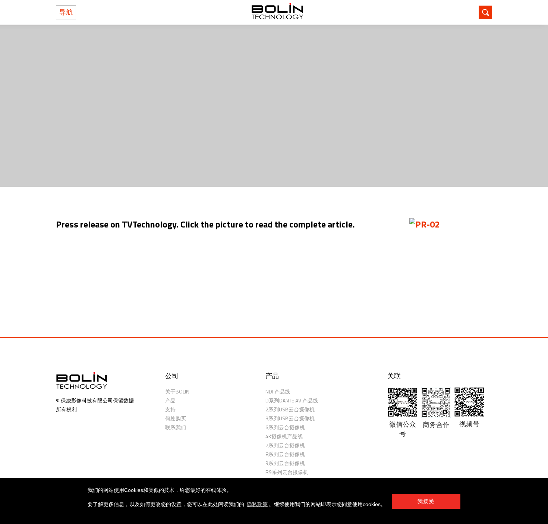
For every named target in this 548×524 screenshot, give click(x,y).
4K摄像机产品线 (284, 436)
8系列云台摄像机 (285, 454)
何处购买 (175, 418)
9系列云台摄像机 (285, 463)
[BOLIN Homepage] (277, 12)
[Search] (485, 12)
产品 (170, 400)
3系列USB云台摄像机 (290, 418)
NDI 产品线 (277, 391)
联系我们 (175, 427)
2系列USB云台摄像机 (290, 409)
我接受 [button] (426, 501)
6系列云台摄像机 (285, 427)
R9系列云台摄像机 (286, 472)
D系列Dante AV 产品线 (291, 400)
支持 (170, 409)
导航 (66, 12)
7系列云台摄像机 (285, 445)
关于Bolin (177, 391)
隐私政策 (257, 504)
